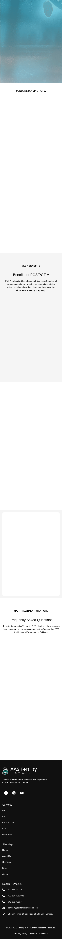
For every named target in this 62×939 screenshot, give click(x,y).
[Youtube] (21, 792)
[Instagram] (13, 792)
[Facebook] (6, 792)
